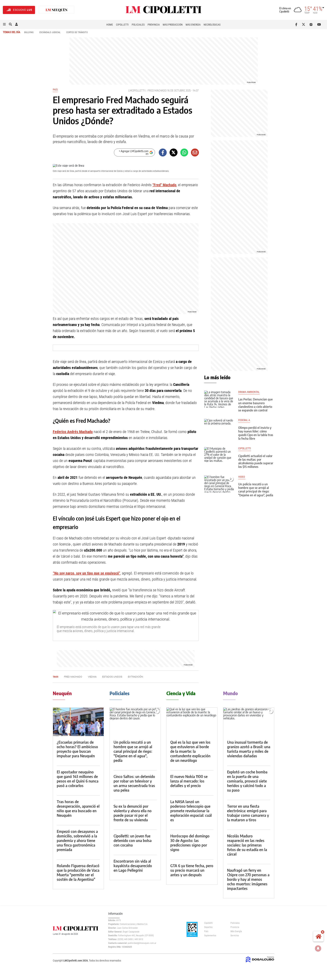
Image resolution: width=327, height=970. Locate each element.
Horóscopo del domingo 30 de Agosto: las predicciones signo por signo (189, 842)
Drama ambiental (249, 392)
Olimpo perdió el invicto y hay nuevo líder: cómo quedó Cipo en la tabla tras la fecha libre (255, 433)
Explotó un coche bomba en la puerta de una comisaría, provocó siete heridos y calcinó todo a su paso (247, 780)
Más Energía (193, 24)
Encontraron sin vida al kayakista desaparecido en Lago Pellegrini (133, 865)
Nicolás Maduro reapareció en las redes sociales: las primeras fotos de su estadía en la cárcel (247, 844)
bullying (29, 32)
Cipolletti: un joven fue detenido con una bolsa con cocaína (133, 840)
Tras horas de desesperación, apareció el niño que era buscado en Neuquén (78, 808)
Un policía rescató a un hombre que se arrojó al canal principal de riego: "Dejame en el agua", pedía (255, 489)
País (55, 89)
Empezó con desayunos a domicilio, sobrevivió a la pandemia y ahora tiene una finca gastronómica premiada (77, 840)
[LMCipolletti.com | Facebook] (297, 24)
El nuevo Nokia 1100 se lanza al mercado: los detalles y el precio (189, 781)
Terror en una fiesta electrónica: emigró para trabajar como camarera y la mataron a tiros (248, 813)
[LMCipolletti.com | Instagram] (311, 24)
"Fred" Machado (164, 185)
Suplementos (210, 935)
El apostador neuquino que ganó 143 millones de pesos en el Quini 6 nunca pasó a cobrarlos (77, 778)
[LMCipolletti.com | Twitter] (304, 24)
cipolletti (244, 448)
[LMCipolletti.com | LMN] (56, 10)
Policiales (138, 24)
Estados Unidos (112, 676)
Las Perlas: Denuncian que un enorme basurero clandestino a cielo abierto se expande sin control (255, 404)
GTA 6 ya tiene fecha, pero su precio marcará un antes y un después (191, 870)
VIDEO (241, 476)
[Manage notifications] (318, 948)
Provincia (154, 24)
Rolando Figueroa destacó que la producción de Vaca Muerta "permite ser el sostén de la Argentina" (78, 872)
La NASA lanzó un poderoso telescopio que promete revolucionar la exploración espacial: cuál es (191, 810)
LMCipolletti (136, 90)
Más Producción (173, 24)
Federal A (244, 420)
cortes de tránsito (77, 32)
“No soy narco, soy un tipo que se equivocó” (86, 573)
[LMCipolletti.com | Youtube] (319, 24)
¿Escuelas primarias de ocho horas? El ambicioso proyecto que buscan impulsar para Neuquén (77, 749)
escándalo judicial (50, 32)
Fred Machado (157, 90)
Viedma (92, 676)
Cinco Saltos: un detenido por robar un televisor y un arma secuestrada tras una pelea (134, 783)
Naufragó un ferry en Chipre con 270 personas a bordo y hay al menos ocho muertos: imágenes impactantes (248, 879)
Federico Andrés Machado (73, 431)
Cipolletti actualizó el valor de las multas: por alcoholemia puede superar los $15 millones (255, 461)
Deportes (208, 927)
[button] (4, 24)
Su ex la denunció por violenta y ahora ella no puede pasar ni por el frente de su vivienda (133, 813)
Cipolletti (122, 24)
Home (109, 24)
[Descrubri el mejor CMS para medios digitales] (260, 963)
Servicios (234, 935)
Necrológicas (212, 24)
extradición (135, 676)
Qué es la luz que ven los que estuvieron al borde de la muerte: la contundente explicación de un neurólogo (190, 751)
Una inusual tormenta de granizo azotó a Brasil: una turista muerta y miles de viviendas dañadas (248, 749)
